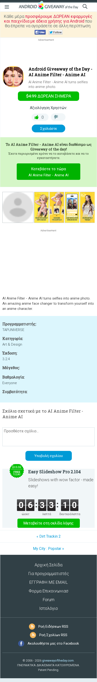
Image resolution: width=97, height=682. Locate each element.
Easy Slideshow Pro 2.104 (54, 471)
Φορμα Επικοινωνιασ (48, 590)
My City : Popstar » (48, 548)
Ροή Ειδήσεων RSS (53, 626)
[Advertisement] (48, 53)
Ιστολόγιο (48, 608)
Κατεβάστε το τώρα (48, 172)
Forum (48, 599)
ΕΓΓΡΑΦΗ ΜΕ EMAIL (48, 582)
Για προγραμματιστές (48, 573)
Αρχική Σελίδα (48, 564)
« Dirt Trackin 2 (48, 536)
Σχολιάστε (48, 128)
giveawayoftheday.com (58, 660)
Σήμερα (48, 96)
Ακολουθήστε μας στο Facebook (53, 643)
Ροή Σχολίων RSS (53, 635)
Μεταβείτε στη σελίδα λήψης (48, 523)
